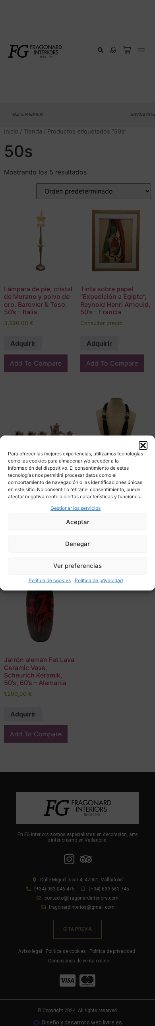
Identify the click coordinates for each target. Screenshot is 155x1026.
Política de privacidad (99, 580)
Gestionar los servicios (75, 508)
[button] (143, 445)
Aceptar (77, 522)
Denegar (77, 544)
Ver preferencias (77, 565)
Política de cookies (50, 580)
